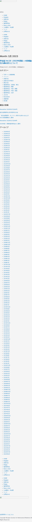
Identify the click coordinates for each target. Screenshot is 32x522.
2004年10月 (7, 434)
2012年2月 (7, 349)
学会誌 (5, 21)
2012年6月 (7, 343)
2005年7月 (7, 426)
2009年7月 (7, 381)
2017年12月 (7, 264)
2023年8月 (7, 168)
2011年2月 (6, 363)
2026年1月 (7, 137)
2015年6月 (7, 297)
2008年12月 (7, 389)
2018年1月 (6, 262)
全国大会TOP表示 (9, 80)
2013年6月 (7, 329)
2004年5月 (7, 440)
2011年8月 (6, 355)
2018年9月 (7, 246)
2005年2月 (7, 431)
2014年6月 (7, 311)
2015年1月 (6, 305)
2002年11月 (7, 452)
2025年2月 (7, 147)
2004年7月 (7, 436)
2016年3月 (7, 288)
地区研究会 (7, 23)
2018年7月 (7, 250)
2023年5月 (7, 172)
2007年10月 (7, 403)
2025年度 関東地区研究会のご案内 (10, 123)
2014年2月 (7, 319)
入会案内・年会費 (9, 27)
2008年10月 (7, 391)
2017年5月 (7, 272)
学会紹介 (6, 17)
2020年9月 (7, 216)
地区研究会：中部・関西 (10, 88)
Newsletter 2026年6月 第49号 (8, 109)
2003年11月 (7, 446)
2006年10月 (7, 415)
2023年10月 (7, 164)
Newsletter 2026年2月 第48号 (8, 120)
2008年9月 (7, 393)
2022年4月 (7, 188)
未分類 (5, 100)
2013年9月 (7, 325)
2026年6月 (7, 131)
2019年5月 (7, 234)
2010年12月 (7, 365)
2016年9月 (7, 280)
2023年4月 (7, 174)
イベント (6, 76)
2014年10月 (7, 307)
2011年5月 (6, 361)
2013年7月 (7, 327)
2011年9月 (6, 353)
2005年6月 (7, 427)
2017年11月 (7, 266)
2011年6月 (6, 359)
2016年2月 (7, 290)
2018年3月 (7, 258)
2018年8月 (7, 248)
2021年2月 (7, 210)
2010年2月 (7, 375)
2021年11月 (7, 196)
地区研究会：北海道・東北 (11, 84)
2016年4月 (7, 286)
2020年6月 (7, 220)
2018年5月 (7, 254)
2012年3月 (7, 347)
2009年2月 (7, 387)
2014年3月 (7, 317)
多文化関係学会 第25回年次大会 (9, 112)
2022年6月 (7, 184)
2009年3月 (7, 385)
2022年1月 (7, 194)
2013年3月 (7, 335)
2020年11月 (7, 214)
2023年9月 (7, 166)
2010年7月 (7, 369)
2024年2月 (7, 159)
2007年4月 (7, 411)
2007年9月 (7, 405)
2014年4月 (7, 315)
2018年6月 (7, 252)
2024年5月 (7, 155)
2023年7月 (7, 170)
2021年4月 (7, 206)
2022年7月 (7, 182)
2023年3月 (7, 176)
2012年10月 (7, 339)
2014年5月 (7, 313)
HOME (5, 15)
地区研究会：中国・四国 (10, 90)
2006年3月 (7, 419)
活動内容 (6, 99)
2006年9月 (7, 417)
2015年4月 (7, 301)
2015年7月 (7, 294)
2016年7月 (7, 282)
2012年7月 (7, 341)
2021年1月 (6, 212)
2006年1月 (7, 421)
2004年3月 (7, 442)
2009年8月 (7, 379)
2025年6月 (7, 141)
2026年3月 (7, 133)
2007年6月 (7, 409)
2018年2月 (7, 260)
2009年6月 (7, 383)
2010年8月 (7, 367)
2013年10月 (7, 323)
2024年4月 (7, 158)
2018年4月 (7, 256)
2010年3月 (7, 373)
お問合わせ (7, 31)
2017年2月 (7, 278)
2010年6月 (7, 371)
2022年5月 (7, 186)
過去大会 (6, 82)
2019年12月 (7, 226)
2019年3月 (7, 238)
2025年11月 (7, 139)
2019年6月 (7, 232)
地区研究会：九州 (9, 92)
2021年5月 (7, 204)
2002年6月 (7, 454)
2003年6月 (7, 448)
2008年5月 (7, 399)
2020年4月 (7, 222)
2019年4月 (7, 236)
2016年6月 (7, 284)
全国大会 (6, 19)
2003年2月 (7, 450)
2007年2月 (7, 413)
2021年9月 (7, 200)
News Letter (7, 25)
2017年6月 (7, 270)
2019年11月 (7, 228)
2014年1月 (6, 321)
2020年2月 (7, 224)
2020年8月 (7, 218)
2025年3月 (7, 145)
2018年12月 (7, 242)
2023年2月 (7, 178)
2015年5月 (7, 299)
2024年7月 (7, 151)
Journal (6, 94)
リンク (5, 29)
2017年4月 (7, 274)
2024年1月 (7, 162)
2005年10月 (7, 423)
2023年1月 (7, 180)
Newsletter (7, 96)
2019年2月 (7, 240)
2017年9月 (7, 268)
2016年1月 (6, 293)
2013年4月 (7, 333)
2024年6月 (7, 153)
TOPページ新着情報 (9, 74)
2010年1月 (6, 377)
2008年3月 (7, 401)
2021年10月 (7, 198)
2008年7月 (7, 395)
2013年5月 (7, 331)
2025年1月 (7, 149)
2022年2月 (7, 192)
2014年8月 (7, 309)
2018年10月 (7, 244)
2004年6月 (7, 438)
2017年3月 (7, 276)
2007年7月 (7, 407)
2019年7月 (7, 230)
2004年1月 (7, 444)
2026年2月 (7, 135)
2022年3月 (7, 190)
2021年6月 (7, 202)
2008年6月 (7, 397)
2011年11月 (7, 351)
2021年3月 (7, 208)
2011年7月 (6, 357)
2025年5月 (7, 143)
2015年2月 (7, 303)
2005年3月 (7, 430)
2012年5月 (7, 345)
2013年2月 (7, 337)
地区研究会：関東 (9, 86)
